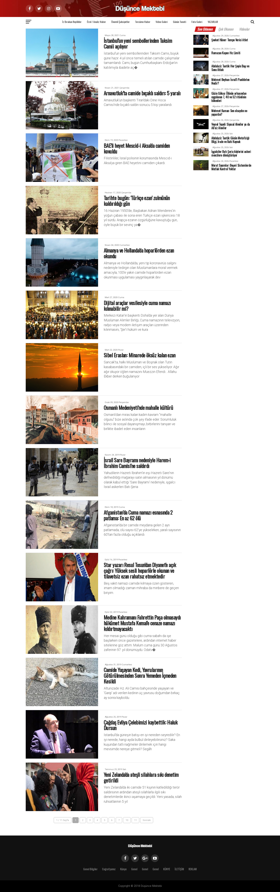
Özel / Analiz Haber (96, 22)
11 (135, 820)
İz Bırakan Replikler (72, 22)
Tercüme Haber (142, 22)
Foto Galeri (196, 22)
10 (127, 820)
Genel (134, 869)
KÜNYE (166, 869)
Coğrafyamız (109, 869)
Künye (123, 869)
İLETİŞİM (179, 869)
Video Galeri (162, 22)
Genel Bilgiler (90, 869)
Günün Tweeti (179, 22)
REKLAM (193, 869)
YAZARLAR (213, 22)
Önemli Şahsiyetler (120, 22)
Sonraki (147, 820)
